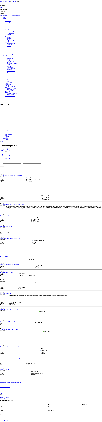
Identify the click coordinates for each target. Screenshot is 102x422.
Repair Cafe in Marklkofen (4, 215)
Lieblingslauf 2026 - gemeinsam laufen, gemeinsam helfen (10, 238)
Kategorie (2, 161)
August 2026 (5, 149)
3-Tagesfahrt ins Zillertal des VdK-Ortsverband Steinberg (10, 358)
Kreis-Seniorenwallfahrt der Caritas (6, 226)
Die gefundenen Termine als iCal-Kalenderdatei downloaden (10, 383)
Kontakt (4, 416)
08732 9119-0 (2, 393)
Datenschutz (5, 419)
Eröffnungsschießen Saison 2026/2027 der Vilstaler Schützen (10, 264)
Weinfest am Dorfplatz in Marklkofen (6, 193)
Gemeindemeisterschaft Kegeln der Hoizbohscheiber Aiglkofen (11, 186)
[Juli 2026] (2, 150)
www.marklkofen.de (3, 398)
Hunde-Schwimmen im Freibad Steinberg (7, 293)
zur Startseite (13, 1)
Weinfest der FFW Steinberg (5, 338)
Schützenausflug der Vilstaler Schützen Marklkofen (9, 329)
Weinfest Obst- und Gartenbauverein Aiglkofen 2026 (9, 321)
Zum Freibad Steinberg (6, 420)
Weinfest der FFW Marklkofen (5, 256)
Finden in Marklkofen (4, 9)
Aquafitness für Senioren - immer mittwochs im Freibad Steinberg (11, 175)
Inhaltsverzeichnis (6, 417)
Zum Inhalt (2, 1)
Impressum (4, 418)
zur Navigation (7, 1)
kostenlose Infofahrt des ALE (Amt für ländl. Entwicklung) (10, 346)
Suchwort (2, 162)
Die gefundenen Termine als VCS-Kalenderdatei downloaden (10, 382)
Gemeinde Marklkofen (5, 387)
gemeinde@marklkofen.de (4, 397)
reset (1, 165)
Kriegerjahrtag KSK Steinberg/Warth (6, 280)
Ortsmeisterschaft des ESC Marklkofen (6, 272)
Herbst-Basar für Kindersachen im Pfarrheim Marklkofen (10, 309)
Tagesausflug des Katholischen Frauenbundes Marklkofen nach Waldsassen (13, 204)
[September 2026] (8, 150)
